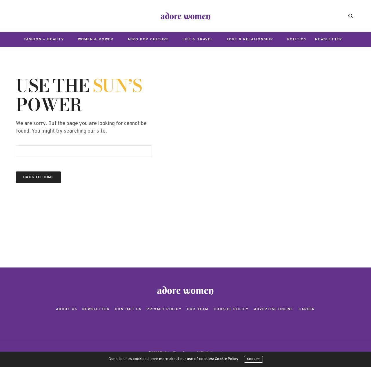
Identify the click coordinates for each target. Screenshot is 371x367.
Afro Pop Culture (148, 39)
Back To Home (38, 177)
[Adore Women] (185, 16)
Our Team (197, 309)
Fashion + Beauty (44, 39)
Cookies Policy (231, 309)
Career (307, 309)
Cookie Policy (226, 359)
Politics (296, 39)
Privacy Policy (164, 309)
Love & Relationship (250, 39)
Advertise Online (273, 309)
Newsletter (328, 39)
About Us (66, 309)
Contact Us (128, 309)
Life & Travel (198, 39)
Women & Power (96, 39)
